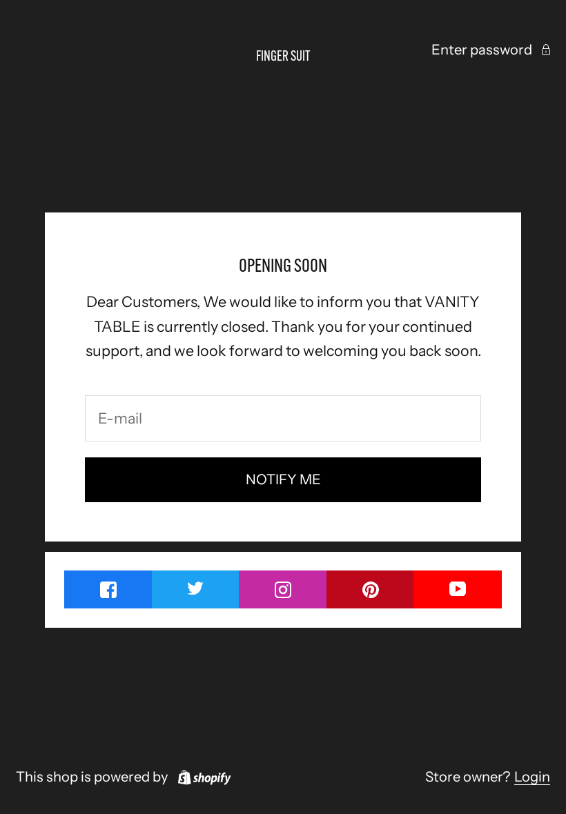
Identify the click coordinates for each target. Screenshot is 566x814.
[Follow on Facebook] (108, 589)
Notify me (283, 479)
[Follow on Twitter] (196, 587)
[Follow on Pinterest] (370, 589)
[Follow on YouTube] (457, 588)
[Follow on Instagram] (283, 589)
